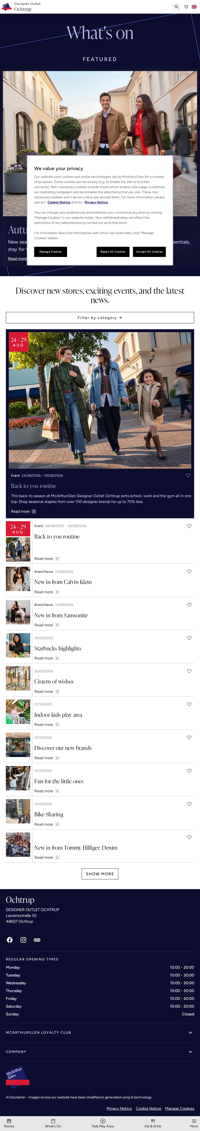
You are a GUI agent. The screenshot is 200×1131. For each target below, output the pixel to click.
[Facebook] (10, 940)
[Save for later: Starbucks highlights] (189, 638)
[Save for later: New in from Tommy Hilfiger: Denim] (189, 837)
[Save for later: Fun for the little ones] (189, 771)
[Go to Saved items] (186, 7)
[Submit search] (176, 7)
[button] (187, 75)
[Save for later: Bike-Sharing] (189, 804)
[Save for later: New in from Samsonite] (189, 605)
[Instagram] (23, 940)
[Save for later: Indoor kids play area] (189, 704)
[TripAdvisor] (37, 940)
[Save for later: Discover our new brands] (189, 737)
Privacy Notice (119, 1108)
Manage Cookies (179, 1108)
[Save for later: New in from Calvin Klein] (189, 572)
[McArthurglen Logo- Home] (6, 7)
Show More (100, 874)
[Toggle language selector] (194, 7)
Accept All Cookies (149, 251)
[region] (100, 210)
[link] (27, 7)
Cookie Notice (148, 1108)
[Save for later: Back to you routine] (188, 475)
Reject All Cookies (112, 251)
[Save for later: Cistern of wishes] (189, 671)
